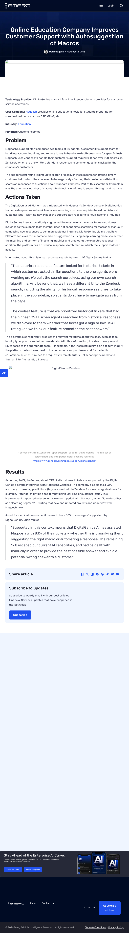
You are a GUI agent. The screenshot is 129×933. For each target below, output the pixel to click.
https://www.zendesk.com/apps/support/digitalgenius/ (64, 460)
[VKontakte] (112, 574)
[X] (87, 574)
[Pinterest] (102, 574)
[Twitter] (84, 907)
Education (24, 124)
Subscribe (20, 614)
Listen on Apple (13, 870)
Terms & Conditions (95, 927)
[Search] (121, 5)
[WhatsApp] (97, 574)
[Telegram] (107, 574)
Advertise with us (109, 908)
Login (111, 5)
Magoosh (31, 111)
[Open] (101, 6)
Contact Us (48, 903)
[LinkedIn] (92, 574)
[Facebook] (82, 574)
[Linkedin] (89, 907)
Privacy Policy (116, 927)
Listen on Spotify (33, 870)
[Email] (117, 574)
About (33, 903)
